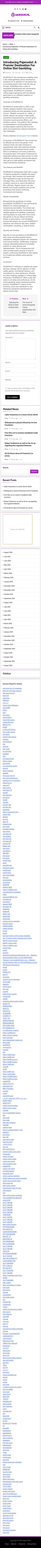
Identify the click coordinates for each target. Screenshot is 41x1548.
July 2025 (7, 607)
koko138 (6, 696)
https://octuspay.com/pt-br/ (12, 1275)
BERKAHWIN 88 (8, 1021)
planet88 (6, 1317)
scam (5, 1409)
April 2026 (7, 569)
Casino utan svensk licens (12, 1496)
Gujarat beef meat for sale (12, 1188)
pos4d (5, 931)
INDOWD (6, 853)
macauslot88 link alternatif (12, 1198)
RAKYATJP (6, 1011)
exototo (5, 768)
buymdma (6, 1511)
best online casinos (9, 1224)
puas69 (5, 992)
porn (4, 713)
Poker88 (5, 1125)
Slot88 (5, 800)
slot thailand (7, 742)
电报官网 (6, 885)
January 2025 (8, 632)
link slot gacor (8, 1443)
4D (4, 1426)
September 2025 (9, 598)
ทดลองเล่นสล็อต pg (9, 1375)
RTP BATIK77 (7, 1268)
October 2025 (8, 594)
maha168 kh (7, 717)
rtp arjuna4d (7, 751)
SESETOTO (7, 1103)
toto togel (6, 827)
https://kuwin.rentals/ (10, 1035)
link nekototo (7, 795)
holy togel (6, 749)
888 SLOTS (7, 725)
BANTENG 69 (7, 1239)
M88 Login (6, 914)
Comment (9, 337)
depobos (6, 984)
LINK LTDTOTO (8, 1084)
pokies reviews (8, 929)
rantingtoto (6, 1394)
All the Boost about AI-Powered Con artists (18, 508)
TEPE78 (5, 1399)
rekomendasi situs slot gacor (13, 1482)
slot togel (6, 1385)
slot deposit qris (8, 759)
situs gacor (6, 1312)
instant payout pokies (10, 1106)
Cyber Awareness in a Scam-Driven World (21, 415)
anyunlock (6, 882)
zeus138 (6, 1460)
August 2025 (8, 603)
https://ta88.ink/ (8, 1064)
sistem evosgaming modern (12, 1309)
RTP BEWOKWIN (8, 1227)
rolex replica (7, 1191)
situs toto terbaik (8, 875)
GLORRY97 (6, 1045)
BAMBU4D (6, 1469)
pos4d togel (7, 1455)
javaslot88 (6, 708)
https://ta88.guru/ (9, 1055)
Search (5, 468)
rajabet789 (6, 1081)
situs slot (6, 1450)
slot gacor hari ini (25, 136)
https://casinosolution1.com (13, 1130)
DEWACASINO (8, 926)
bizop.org (6, 1355)
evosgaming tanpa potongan (13, 1329)
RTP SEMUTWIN (8, 1026)
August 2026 (8, 552)
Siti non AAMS (8, 1389)
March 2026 (8, 573)
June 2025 (7, 611)
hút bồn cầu (7, 805)
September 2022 (9, 661)
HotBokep (6, 909)
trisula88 (6, 1428)
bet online (6, 1135)
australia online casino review (13, 1001)
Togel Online (7, 1508)
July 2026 (7, 557)
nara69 (5, 793)
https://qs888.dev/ (9, 1033)
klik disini (6, 1372)
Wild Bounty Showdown (11, 965)
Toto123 (6, 1348)
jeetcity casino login (10, 943)
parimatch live (8, 1086)
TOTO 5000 (7, 1486)
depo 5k (5, 822)
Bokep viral (6, 846)
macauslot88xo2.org (10, 897)
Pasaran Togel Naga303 (11, 1334)
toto (4, 1115)
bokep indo (6, 814)
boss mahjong (8, 1438)
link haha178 (7, 790)
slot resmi (6, 734)
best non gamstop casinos (12, 691)
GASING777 (7, 1016)
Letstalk (5, 1110)
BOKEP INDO (7, 1101)
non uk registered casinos (12, 1113)
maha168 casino (9, 720)
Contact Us (21, 1544)
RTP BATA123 (7, 1229)
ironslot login (7, 1472)
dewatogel (6, 916)
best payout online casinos (12, 1358)
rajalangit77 (7, 1419)
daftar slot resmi (8, 1479)
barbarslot (6, 1346)
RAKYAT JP (7, 1237)
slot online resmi (8, 1297)
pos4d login (7, 861)
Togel (5, 1452)
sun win (5, 1147)
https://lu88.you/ (9, 1072)
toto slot (5, 878)
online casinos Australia (11, 1176)
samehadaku (7, 880)
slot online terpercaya (10, 778)
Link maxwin (7, 1338)
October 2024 (8, 644)
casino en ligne (8, 1157)
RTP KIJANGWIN (8, 1244)
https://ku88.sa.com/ (10, 1060)
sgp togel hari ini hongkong (12, 688)
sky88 (5, 1069)
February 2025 (8, 628)
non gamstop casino (10, 766)
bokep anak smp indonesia (12, 1462)
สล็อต (5, 895)
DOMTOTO (6, 972)
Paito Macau (7, 1314)
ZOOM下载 (6, 1302)
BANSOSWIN (7, 1006)
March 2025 (8, 623)
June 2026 (7, 561)
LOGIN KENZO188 (9, 1261)
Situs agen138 (8, 1183)
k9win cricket (7, 761)
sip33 (5, 863)
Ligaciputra (7, 1295)
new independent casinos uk (13, 1040)
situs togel (6, 1043)
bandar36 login (8, 1174)
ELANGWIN (7, 1013)
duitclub (5, 747)
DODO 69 (6, 1251)
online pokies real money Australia (15, 1178)
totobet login (7, 824)
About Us (13, 1544)
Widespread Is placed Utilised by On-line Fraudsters (21, 491)
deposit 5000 (7, 887)
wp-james (8, 73)
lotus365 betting (8, 1171)
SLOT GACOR (7, 1217)
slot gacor (6, 715)
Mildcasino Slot (8, 1341)
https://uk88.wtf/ (9, 1057)
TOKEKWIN (7, 1215)
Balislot (5, 817)
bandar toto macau (9, 737)
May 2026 (7, 565)
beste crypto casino (9, 1108)
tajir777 (5, 1324)
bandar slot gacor (9, 1491)
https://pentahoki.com (10, 812)
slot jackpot (7, 836)
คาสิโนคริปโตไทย (9, 730)
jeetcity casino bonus (10, 941)
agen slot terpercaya (10, 1494)
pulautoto (6, 698)
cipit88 (5, 999)
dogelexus (6, 1440)
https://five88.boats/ (10, 1076)
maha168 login (8, 722)
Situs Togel (7, 1467)
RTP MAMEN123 (8, 1028)
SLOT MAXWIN (8, 1263)
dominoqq (6, 1353)
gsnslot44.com (8, 1096)
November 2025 (9, 590)
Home (7, 1544)
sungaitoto (6, 851)
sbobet (5, 1377)
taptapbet (6, 810)
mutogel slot (7, 1411)
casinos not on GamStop (11, 781)
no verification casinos (11, 1030)
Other (6, 57)
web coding (7, 1283)
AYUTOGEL (6, 1477)
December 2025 (9, 586)
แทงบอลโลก (7, 1047)
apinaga (5, 739)
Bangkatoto (7, 1431)
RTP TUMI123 (7, 1266)
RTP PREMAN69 (8, 1241)
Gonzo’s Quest (8, 924)
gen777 (5, 975)
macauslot (6, 1154)
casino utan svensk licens (12, 1181)
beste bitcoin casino (10, 994)
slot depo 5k (7, 834)
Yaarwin (5, 802)
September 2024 (9, 649)
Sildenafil (6, 912)
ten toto (5, 819)
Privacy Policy (31, 1544)
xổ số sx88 (6, 982)
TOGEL (5, 1307)
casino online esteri (9, 1159)
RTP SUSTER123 (9, 1149)
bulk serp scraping (9, 1123)
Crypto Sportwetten (9, 1513)
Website (8, 380)
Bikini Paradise (8, 1089)
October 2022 (8, 657)
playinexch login (8, 1140)
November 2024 (9, 640)
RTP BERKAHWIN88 (10, 1254)
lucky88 (5, 1067)
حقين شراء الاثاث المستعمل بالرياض (14, 1098)
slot (4, 744)
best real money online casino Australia (16, 936)
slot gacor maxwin (9, 1530)
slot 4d (5, 1368)
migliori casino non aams (11, 1152)
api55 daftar (7, 1404)
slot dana (6, 977)
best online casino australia (12, 1195)
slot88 (5, 727)
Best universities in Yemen (12, 1285)
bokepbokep (7, 1433)
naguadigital (7, 1448)
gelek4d (5, 773)
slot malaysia (7, 1406)
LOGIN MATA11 (8, 1336)
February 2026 (8, 577)
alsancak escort (8, 868)
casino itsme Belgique (10, 705)
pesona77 (6, 785)
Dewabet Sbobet (8, 829)
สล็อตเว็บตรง (7, 783)
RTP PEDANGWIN (9, 1234)
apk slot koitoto (8, 1360)
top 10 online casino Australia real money (17, 938)
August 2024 (8, 653)
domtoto (6, 1363)
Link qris (6, 1321)
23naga (5, 1292)
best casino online (9, 1186)
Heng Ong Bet (7, 1142)
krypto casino (7, 1501)
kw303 (5, 1421)
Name (8, 362)
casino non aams (9, 1161)
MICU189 (6, 1397)
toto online (6, 831)
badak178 (6, 1004)
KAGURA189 (7, 1402)
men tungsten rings (9, 1164)
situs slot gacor (8, 1518)
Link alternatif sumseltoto (12, 892)
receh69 (5, 1050)
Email (7, 371)
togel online (7, 788)
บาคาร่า (5, 703)
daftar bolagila (8, 771)
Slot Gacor (6, 1290)
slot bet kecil (7, 1484)
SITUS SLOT (7, 987)
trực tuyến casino (9, 732)
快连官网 (6, 1416)
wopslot (5, 953)
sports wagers (8, 1489)
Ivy (7, 418)
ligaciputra (6, 1351)
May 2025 (7, 615)
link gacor (6, 858)
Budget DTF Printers (10, 1423)
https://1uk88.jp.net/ (10, 890)
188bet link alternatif (10, 1343)
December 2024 (9, 636)
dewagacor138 (8, 1516)
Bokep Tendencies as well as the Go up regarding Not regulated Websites (20, 2)
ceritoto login (7, 1127)
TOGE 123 (6, 1018)
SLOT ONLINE (7, 1203)
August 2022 (8, 665)
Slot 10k (5, 1137)
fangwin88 (6, 996)
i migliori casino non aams (12, 1387)
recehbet (6, 754)
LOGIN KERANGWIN (10, 1232)
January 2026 (8, 582)
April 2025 (7, 619)
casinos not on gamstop (11, 921)
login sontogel (8, 1038)
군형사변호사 (7, 1144)
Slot (4, 756)
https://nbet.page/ (9, 1074)
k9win (5, 710)
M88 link (6, 700)
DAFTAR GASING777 (10, 1258)
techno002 (6, 764)
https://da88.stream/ (10, 1062)
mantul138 (6, 844)
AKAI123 (6, 1009)
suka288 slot (7, 865)
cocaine (5, 1091)
